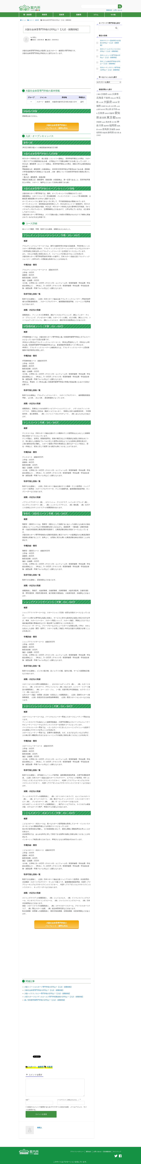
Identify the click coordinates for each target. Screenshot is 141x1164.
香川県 (116, 133)
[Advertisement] (56, 71)
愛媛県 (111, 113)
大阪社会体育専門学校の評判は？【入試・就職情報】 (44, 990)
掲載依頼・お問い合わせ (114, 10)
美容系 (44, 14)
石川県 (114, 122)
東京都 (111, 117)
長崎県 (118, 129)
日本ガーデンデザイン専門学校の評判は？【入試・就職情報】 (110, 69)
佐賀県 (110, 94)
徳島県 (107, 113)
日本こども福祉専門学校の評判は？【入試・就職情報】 (110, 62)
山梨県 (98, 109)
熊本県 (108, 122)
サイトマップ (117, 1151)
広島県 (101, 113)
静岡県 (111, 132)
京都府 (104, 94)
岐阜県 (103, 109)
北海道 (99, 97)
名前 (27, 1100)
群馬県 (105, 129)
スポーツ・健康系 (36, 1067)
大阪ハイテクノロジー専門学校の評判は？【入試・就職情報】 (47, 993)
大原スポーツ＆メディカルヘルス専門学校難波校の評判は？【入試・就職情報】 (54, 997)
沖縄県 (99, 122)
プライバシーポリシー (77, 1151)
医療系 (78, 14)
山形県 (118, 106)
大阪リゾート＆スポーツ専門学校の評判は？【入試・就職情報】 (48, 987)
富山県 (108, 106)
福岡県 (113, 125)
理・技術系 (27, 14)
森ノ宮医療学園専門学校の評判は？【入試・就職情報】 (45, 1000)
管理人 (39, 1128)
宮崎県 (103, 106)
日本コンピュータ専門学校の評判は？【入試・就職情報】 (110, 56)
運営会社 (88, 1151)
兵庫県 (115, 94)
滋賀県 (103, 122)
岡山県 (108, 109)
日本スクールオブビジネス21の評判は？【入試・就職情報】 (110, 50)
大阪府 (50, 1067)
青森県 (104, 133)
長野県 (99, 133)
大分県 (101, 102)
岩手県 (114, 109)
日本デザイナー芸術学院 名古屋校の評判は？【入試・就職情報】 (110, 43)
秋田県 (100, 129)
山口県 (113, 106)
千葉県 (107, 98)
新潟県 (102, 117)
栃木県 (118, 118)
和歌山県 (113, 98)
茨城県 (112, 129)
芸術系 (61, 14)
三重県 (98, 94)
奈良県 (114, 102)
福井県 (106, 126)
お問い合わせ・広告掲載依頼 (102, 1151)
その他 (113, 14)
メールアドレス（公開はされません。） (68, 1100)
